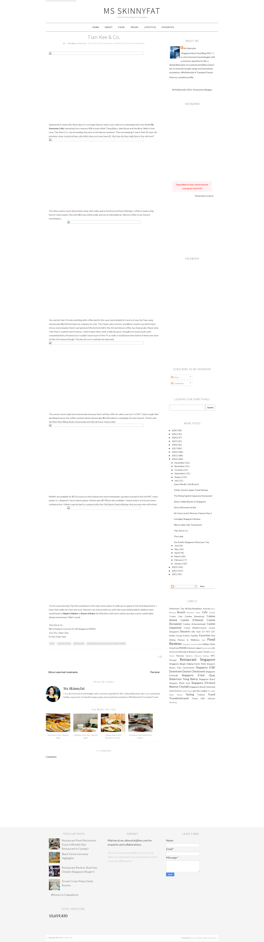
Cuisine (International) (195, 624)
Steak (173, 695)
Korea (204, 648)
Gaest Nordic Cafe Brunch (186, 484)
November (179, 466)
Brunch (182, 612)
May (176, 549)
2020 (174, 437)
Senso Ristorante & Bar (185, 507)
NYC (213, 655)
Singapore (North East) (180, 683)
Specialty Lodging (200, 691)
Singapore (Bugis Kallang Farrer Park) (129, 43)
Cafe (89, 43)
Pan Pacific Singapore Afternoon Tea (191, 542)
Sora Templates (197, 938)
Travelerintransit (180, 698)
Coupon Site (212, 938)
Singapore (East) (207, 679)
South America (175, 691)
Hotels (183, 647)
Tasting (191, 694)
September (180, 473)
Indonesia (191, 648)
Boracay (173, 613)
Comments (178, 383)
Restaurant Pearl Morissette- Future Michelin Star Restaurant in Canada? (79, 844)
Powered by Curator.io (204, 196)
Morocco (198, 656)
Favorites (168, 27)
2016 (174, 452)
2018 (174, 444)
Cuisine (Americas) (196, 616)
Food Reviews (97, 43)
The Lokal (178, 536)
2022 (174, 430)
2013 (174, 567)
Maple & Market (70, 613)
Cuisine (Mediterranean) (196, 628)
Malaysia (181, 656)
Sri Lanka (211, 691)
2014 (174, 459)
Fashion (195, 635)
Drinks (172, 635)
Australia (207, 609)
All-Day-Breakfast (194, 608)
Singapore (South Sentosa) (202, 687)
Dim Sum (197, 631)
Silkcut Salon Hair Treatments (188, 524)
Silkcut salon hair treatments (63, 672)
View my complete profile (181, 77)
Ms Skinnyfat (132, 10)
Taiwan (181, 695)
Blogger (208, 89)
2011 (174, 574)
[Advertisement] (192, 226)
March (177, 556)
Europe (179, 636)
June (177, 545)
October (178, 470)
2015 (174, 455)
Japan (199, 648)
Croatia (173, 616)
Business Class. (194, 613)
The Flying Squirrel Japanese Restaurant (193, 495)
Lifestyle (150, 27)
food (204, 640)
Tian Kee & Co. (181, 530)
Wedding (173, 702)
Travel (134, 27)
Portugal (174, 660)
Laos (209, 648)
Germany (187, 644)
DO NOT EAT (208, 632)
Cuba (181, 616)
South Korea (187, 691)
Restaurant (190, 659)
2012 (174, 570)
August (178, 477)
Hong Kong (174, 648)
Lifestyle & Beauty (187, 651)
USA (204, 698)
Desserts (186, 631)
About (109, 27)
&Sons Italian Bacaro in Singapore (190, 501)
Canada (212, 613)
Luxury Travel (202, 651)
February (178, 560)
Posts (176, 377)
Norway (207, 656)
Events (187, 635)
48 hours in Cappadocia (64, 894)
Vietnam (211, 698)
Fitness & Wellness (190, 640)
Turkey (196, 698)
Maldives (189, 656)
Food (121, 27)
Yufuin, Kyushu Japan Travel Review (191, 490)
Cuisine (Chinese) (194, 620)
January (178, 563)
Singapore (108, 43)
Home (96, 27)
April (176, 552)
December (179, 462)
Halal (200, 644)
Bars (213, 609)
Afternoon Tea (177, 608)
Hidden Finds (208, 644)
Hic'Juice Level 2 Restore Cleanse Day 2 (193, 513)
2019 (174, 441)
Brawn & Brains (88, 613)
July (176, 480)
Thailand (202, 695)
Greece (194, 644)
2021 (174, 434)
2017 (174, 448)
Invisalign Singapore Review (187, 519)
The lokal (155, 672)
